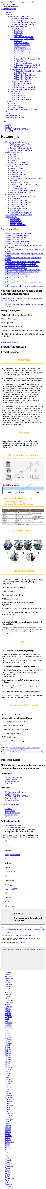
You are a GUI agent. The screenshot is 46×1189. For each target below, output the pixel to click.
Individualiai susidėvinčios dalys (25, 67)
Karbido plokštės (20, 97)
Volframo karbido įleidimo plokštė (17, 235)
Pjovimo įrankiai (15, 91)
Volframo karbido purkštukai (15, 239)
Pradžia (8, 12)
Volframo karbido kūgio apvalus (25, 77)
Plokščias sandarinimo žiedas (24, 18)
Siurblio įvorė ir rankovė (18, 27)
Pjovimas (8, 783)
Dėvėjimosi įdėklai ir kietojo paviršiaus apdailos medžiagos (28, 54)
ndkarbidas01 (10, 872)
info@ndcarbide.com (12, 855)
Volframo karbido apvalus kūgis (16, 276)
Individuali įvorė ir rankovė (23, 37)
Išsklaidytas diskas (20, 73)
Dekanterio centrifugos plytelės (25, 87)
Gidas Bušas (18, 33)
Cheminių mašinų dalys (18, 69)
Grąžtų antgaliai (19, 51)
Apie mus (8, 101)
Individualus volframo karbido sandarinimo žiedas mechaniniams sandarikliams (20, 749)
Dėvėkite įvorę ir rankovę (23, 57)
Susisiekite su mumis (12, 115)
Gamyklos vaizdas (16, 107)
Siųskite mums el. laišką (9, 342)
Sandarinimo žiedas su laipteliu (25, 23)
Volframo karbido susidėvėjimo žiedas (27, 71)
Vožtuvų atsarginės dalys (23, 63)
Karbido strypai (19, 95)
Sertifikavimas (15, 105)
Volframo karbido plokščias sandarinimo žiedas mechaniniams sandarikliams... (22, 267)
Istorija (12, 103)
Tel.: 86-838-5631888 (13, 826)
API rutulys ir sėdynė (21, 43)
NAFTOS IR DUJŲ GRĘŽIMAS (22, 39)
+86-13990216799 (12, 889)
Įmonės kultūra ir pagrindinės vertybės (23, 109)
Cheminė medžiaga (12, 781)
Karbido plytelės (20, 85)
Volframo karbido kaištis (22, 79)
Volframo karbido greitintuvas (24, 75)
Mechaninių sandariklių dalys (20, 16)
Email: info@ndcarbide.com (15, 828)
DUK (7, 111)
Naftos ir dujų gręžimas (13, 777)
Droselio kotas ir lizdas (22, 45)
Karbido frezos (19, 93)
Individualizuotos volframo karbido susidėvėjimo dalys (24, 286)
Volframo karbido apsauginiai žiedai (27, 65)
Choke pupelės (19, 61)
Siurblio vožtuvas (11, 779)
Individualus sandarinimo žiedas (25, 25)
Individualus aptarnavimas (14, 117)
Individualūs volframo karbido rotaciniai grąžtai (22, 272)
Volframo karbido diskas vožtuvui (17, 244)
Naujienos (9, 113)
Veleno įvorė (18, 29)
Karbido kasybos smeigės (23, 83)
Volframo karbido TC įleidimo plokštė (27, 59)
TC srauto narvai (20, 47)
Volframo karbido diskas (22, 49)
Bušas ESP (18, 41)
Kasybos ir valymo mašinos (19, 81)
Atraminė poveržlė (20, 21)
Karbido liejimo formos (22, 99)
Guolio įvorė (18, 31)
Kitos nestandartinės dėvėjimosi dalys (23, 89)
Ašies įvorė (18, 35)
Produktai (8, 14)
